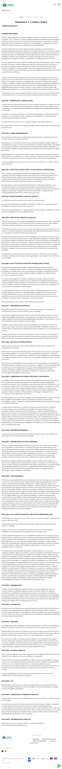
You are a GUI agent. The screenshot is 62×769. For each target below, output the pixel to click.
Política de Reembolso (40, 741)
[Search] (3, 10)
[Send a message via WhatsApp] (58, 765)
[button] (58, 4)
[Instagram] (6, 751)
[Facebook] (2, 751)
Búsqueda (36, 739)
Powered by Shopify (6, 762)
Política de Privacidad (49, 739)
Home (21, 17)
